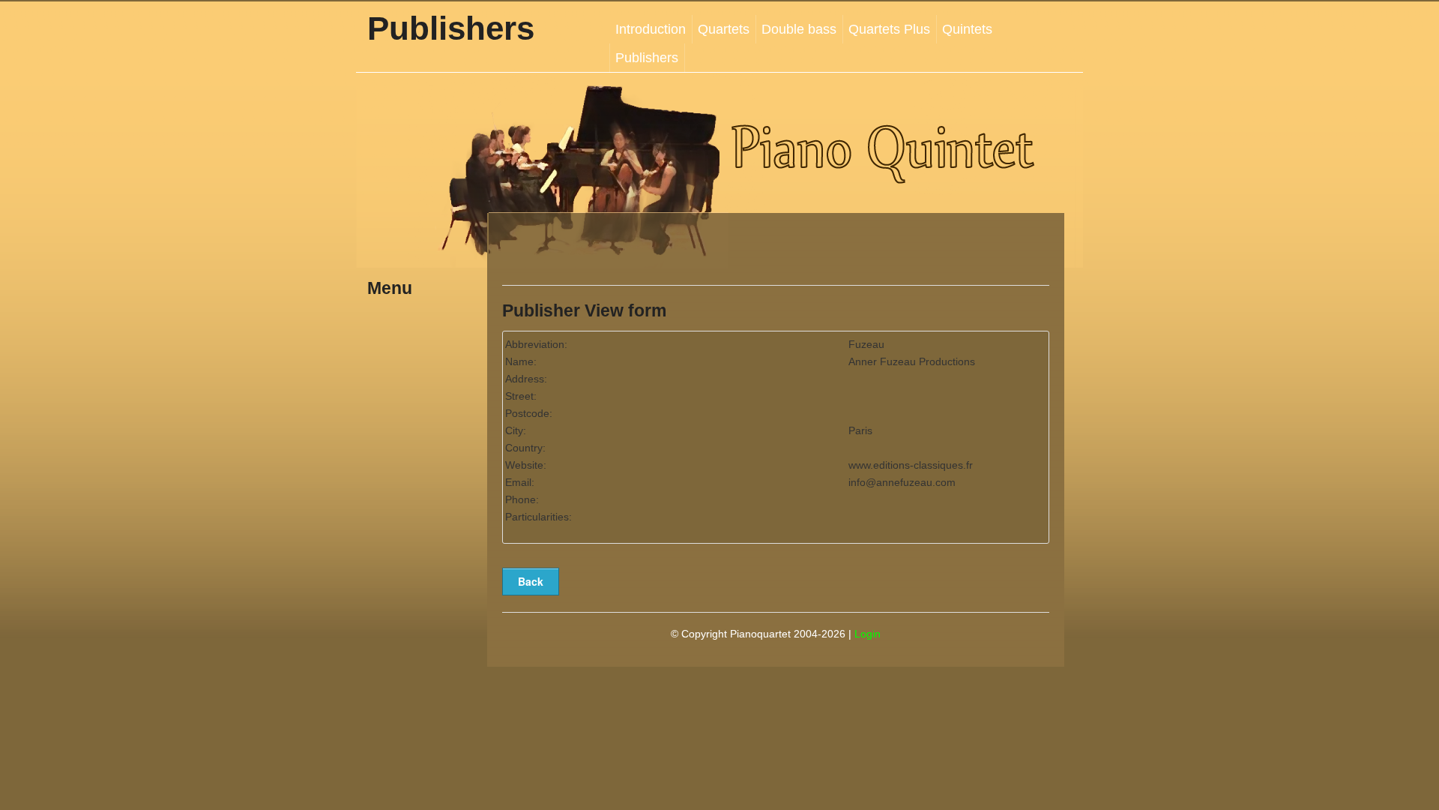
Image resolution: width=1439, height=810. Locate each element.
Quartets (723, 29)
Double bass (798, 29)
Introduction (650, 29)
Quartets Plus (889, 29)
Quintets (967, 29)
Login (867, 634)
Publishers (646, 57)
